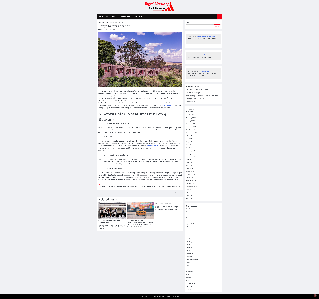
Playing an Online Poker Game (195, 99)
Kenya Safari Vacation (110, 186)
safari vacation (152, 146)
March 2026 (190, 115)
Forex (188, 236)
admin (114, 30)
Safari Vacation (146, 186)
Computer (189, 221)
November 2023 (191, 181)
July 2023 (189, 193)
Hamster (189, 248)
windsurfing (176, 186)
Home (101, 16)
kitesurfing (122, 186)
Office (188, 263)
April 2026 (189, 112)
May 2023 (189, 199)
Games (188, 245)
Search (188, 22)
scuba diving (156, 186)
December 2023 (191, 178)
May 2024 (189, 166)
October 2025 (190, 130)
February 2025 (191, 151)
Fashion (188, 230)
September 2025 (191, 133)
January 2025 (190, 154)
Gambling (189, 242)
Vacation (168, 186)
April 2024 (189, 169)
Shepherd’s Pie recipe (193, 93)
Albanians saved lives (163, 204)
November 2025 (191, 127)
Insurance (189, 257)
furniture (189, 239)
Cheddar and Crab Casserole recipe (197, 90)
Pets (187, 266)
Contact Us (138, 16)
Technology (189, 272)
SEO (107, 16)
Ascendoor (162, 296)
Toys (187, 275)
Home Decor (190, 254)
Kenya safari (166, 105)
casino (188, 215)
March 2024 (190, 172)
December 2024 (191, 157)
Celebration (190, 218)
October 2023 (190, 184)
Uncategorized (190, 284)
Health (188, 251)
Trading (188, 278)
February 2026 (191, 118)
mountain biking (132, 186)
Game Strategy (191, 102)
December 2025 (191, 124)
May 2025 (189, 142)
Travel (100, 184)
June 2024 (189, 163)
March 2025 (190, 148)
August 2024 (190, 160)
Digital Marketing (191, 224)
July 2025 (189, 136)
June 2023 (189, 196)
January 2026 (190, 121)
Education (189, 227)
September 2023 (191, 187)
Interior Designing (192, 260)
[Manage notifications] (315, 295)
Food (187, 233)
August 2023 (190, 190)
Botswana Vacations (135, 220)
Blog (187, 212)
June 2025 (189, 139)
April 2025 (189, 145)
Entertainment (125, 16)
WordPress (175, 296)
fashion (113, 16)
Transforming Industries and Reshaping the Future (202, 96)
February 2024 (191, 175)
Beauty (188, 209)
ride (139, 186)
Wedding (189, 290)
